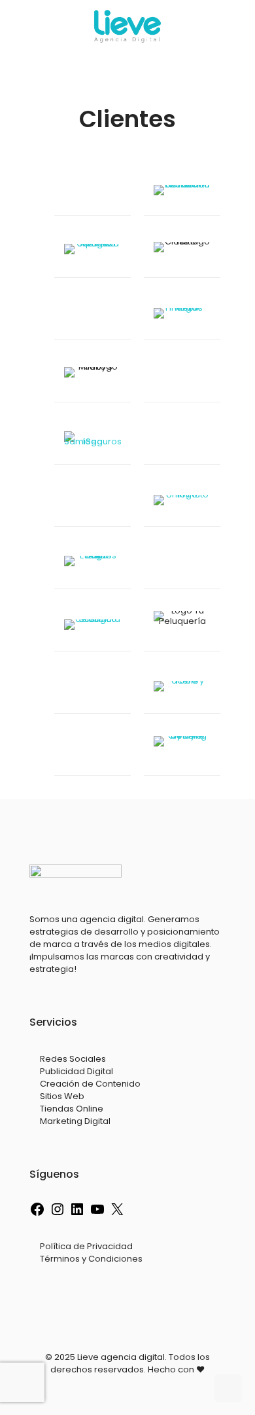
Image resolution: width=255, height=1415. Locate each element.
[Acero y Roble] (182, 689)
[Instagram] (57, 1214)
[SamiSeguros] (92, 440)
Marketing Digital (75, 1121)
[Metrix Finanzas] (182, 316)
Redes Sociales (73, 1059)
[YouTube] (97, 1214)
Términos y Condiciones (91, 1258)
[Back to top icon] (228, 1388)
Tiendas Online (71, 1108)
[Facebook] (37, 1214)
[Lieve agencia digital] (127, 26)
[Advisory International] (92, 316)
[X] (117, 1214)
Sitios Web (62, 1096)
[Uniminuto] (182, 502)
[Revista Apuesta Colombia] (92, 253)
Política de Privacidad (86, 1246)
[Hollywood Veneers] (92, 751)
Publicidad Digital (76, 1071)
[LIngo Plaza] (182, 565)
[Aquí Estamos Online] (92, 565)
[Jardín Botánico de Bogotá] (92, 627)
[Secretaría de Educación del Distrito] (182, 191)
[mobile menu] (237, 26)
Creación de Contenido (90, 1083)
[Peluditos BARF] (182, 440)
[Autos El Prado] (182, 378)
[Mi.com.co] (92, 502)
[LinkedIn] (77, 1214)
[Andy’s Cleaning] (182, 751)
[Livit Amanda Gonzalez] (92, 191)
